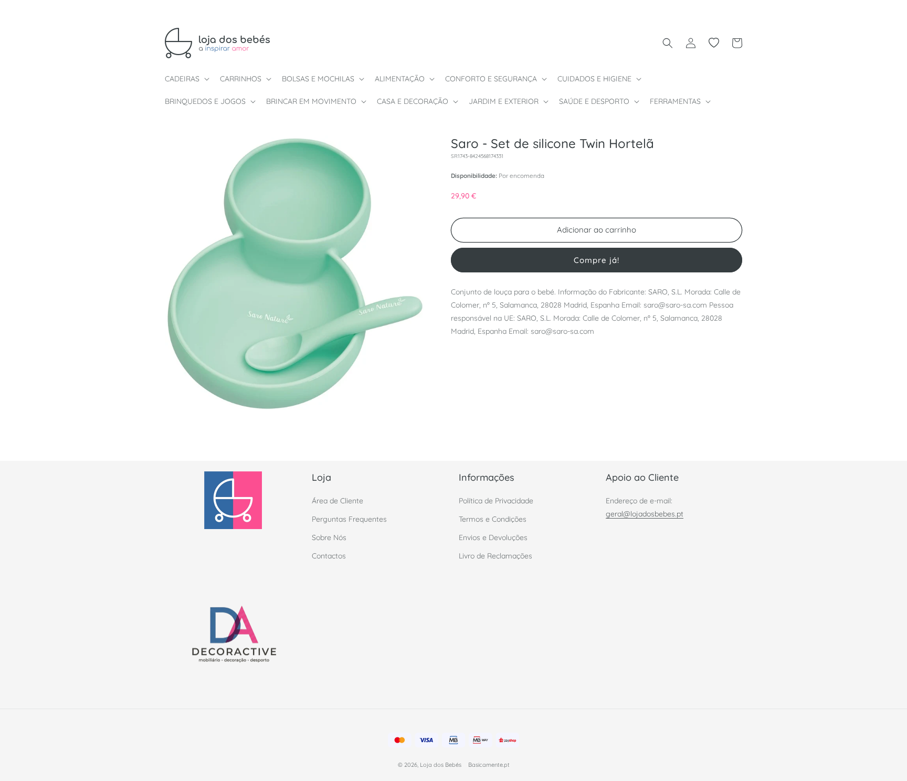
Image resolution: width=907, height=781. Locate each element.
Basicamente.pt (489, 765)
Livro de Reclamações (495, 556)
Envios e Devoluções (493, 537)
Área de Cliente (337, 500)
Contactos (329, 556)
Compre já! (596, 260)
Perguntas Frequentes (349, 518)
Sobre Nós (329, 537)
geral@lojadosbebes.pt (644, 513)
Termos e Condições (492, 518)
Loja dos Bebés (440, 765)
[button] (186, 79)
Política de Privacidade (496, 500)
